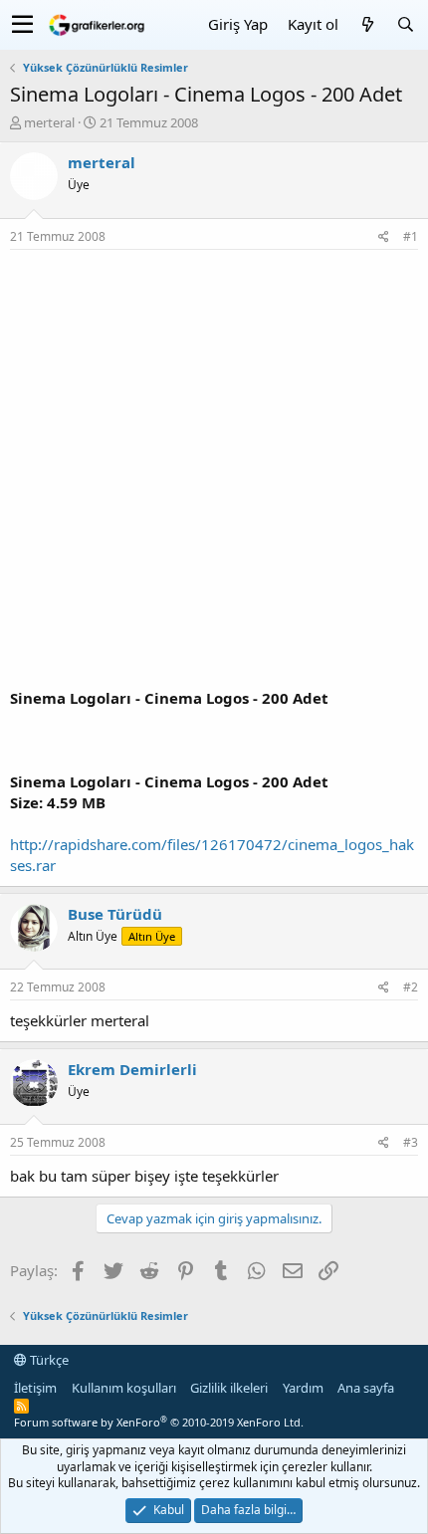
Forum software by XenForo (159, 1422)
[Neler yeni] (367, 24)
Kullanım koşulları (124, 1388)
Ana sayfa (365, 1388)
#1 (410, 236)
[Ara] (405, 24)
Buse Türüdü (115, 914)
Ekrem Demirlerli (132, 1069)
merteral (49, 122)
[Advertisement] (214, 474)
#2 (410, 987)
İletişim (35, 1388)
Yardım (303, 1388)
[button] (22, 25)
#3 (410, 1142)
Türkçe (48, 1360)
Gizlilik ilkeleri (229, 1388)
